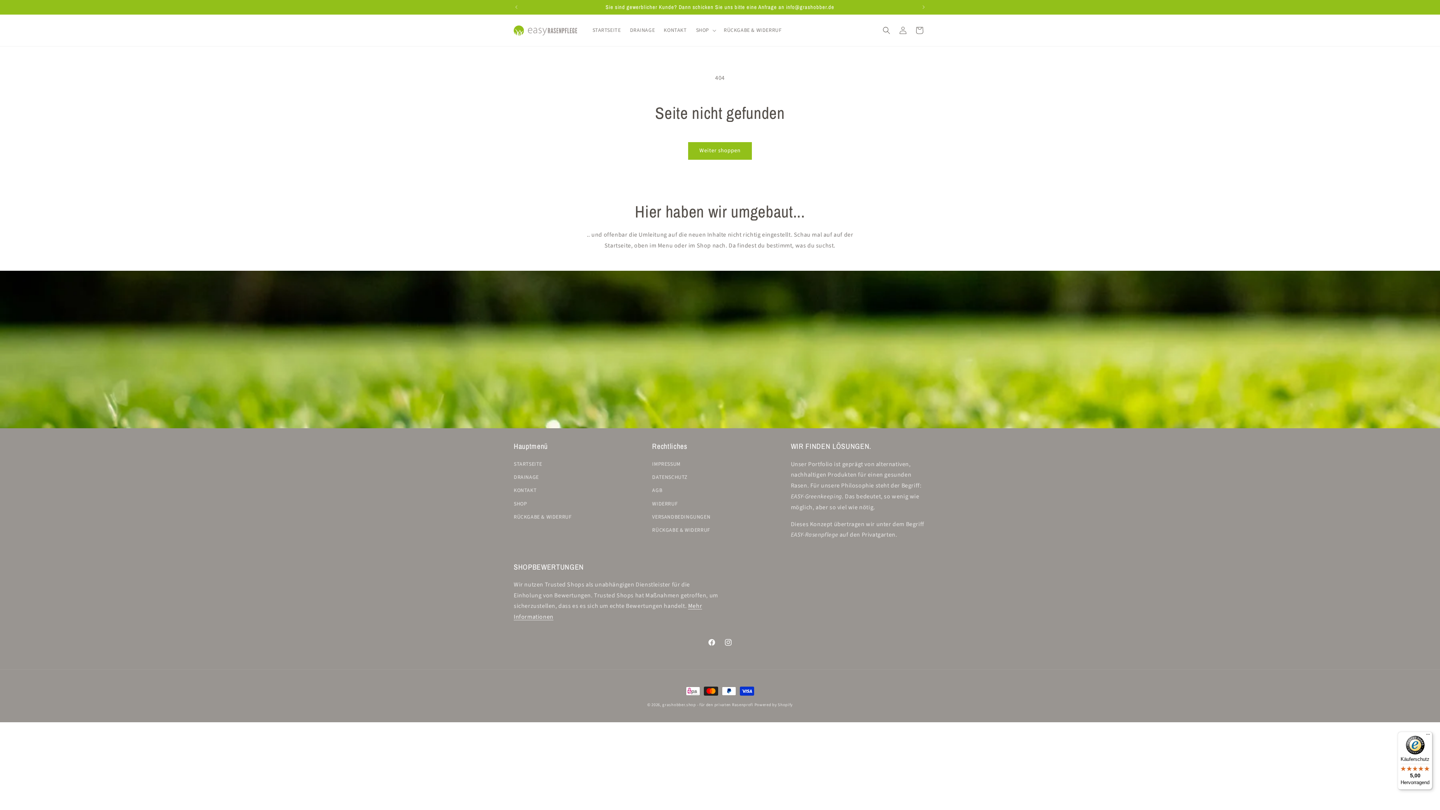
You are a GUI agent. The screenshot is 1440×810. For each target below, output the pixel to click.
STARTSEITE (528, 464)
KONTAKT (525, 490)
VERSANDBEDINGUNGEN (681, 517)
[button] (705, 30)
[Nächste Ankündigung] (923, 7)
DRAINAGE (526, 477)
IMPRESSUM (666, 464)
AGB (657, 490)
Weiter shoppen (720, 150)
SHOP (520, 503)
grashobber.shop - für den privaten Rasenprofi (707, 705)
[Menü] (1428, 736)
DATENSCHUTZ (670, 477)
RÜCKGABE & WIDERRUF (543, 517)
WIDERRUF (665, 503)
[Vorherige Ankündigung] (516, 7)
